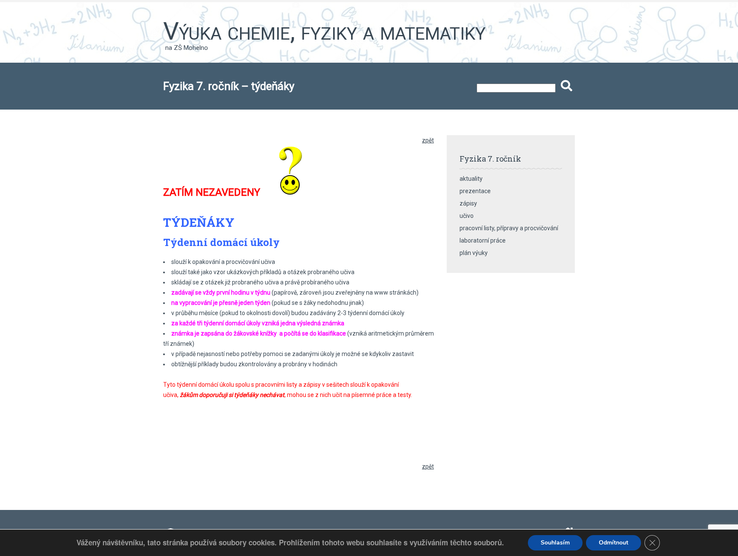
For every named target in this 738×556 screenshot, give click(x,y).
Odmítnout (613, 543)
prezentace (475, 191)
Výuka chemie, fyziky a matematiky (324, 31)
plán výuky (474, 252)
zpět (428, 140)
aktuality (471, 178)
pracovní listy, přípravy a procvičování (509, 228)
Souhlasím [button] (555, 543)
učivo (467, 215)
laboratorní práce (483, 240)
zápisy (468, 203)
